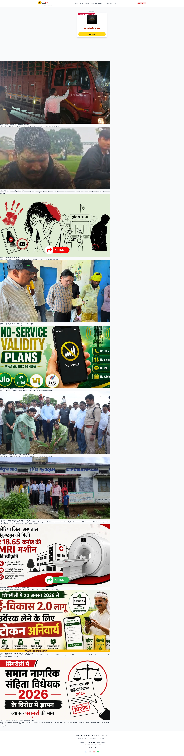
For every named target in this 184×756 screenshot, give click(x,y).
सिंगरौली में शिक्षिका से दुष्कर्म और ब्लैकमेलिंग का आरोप (11, 257)
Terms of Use (103, 738)
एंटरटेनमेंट (87, 3)
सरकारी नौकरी (94, 3)
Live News (142, 3)
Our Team (87, 735)
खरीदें (115, 3)
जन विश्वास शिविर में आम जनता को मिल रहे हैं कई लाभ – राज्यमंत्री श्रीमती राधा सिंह (17, 454)
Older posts (3, 726)
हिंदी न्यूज (81, 3)
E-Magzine (109, 3)
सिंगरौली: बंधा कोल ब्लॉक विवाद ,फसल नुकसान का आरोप (12, 190)
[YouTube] (94, 751)
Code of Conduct (82, 738)
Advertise (105, 735)
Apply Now (92, 34)
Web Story (101, 3)
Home (76, 3)
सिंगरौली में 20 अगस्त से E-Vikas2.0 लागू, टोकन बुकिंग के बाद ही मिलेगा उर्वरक (16, 653)
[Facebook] (86, 751)
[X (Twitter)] (90, 751)
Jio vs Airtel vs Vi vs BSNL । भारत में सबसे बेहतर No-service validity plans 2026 (19, 389)
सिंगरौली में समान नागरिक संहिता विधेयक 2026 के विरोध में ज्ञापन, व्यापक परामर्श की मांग (18, 720)
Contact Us (95, 735)
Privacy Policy (93, 738)
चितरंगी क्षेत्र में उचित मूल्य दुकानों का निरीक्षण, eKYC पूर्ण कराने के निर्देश (15, 520)
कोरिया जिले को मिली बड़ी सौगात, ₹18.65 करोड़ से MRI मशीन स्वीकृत (14, 587)
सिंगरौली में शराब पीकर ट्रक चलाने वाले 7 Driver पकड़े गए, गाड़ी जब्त (14, 124)
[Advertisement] (92, 50)
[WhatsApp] (98, 751)
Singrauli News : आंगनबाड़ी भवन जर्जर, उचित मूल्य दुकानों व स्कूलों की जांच (16, 323)
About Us (79, 735)
